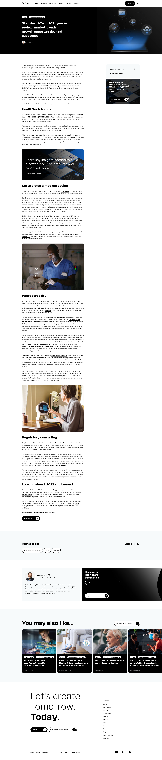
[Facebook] (135, 544)
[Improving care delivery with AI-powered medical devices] (110, 641)
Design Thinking (57, 74)
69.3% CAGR (65, 191)
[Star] (25, 3)
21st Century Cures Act (56, 317)
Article (24, 17)
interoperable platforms (59, 355)
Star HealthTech (29, 65)
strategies (48, 310)
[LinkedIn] (138, 544)
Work (36, 3)
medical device (27, 494)
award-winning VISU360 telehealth (40, 344)
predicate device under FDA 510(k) (54, 465)
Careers (76, 3)
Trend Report (29, 657)
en (138, 3)
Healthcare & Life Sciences (37, 17)
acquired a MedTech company (49, 86)
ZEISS (80, 340)
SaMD (24, 198)
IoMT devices (26, 358)
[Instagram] (130, 752)
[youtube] (116, 752)
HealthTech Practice (62, 443)
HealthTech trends (117, 73)
